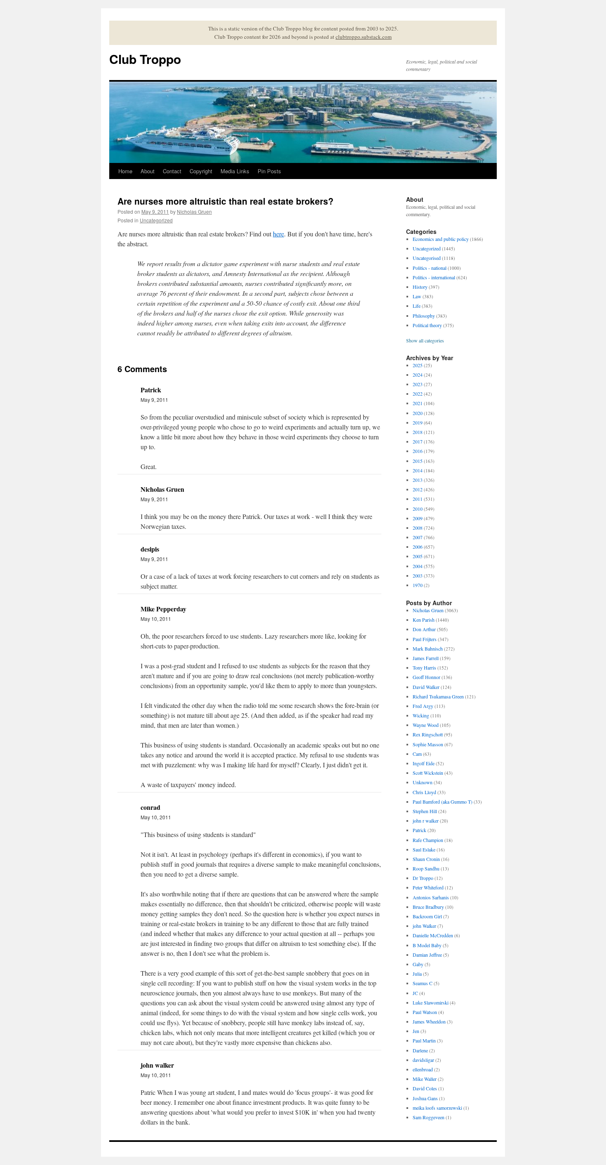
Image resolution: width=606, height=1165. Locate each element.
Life (416, 305)
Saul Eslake (424, 849)
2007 (418, 537)
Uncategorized (156, 220)
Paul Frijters (425, 639)
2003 (418, 575)
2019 (418, 422)
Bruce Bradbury (428, 906)
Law (417, 296)
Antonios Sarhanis (431, 897)
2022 (418, 393)
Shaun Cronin (426, 859)
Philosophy (424, 315)
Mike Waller (425, 1078)
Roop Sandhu (426, 868)
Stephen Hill (425, 811)
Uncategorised (427, 258)
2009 (418, 518)
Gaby (418, 964)
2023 (418, 384)
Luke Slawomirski (431, 1002)
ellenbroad (423, 1069)
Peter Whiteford (428, 887)
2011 (418, 498)
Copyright (201, 171)
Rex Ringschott (428, 734)
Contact (172, 171)
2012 (418, 489)
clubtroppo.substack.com (364, 36)
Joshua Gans (425, 1098)
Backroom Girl (427, 916)
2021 (418, 403)
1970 (418, 585)
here (278, 233)
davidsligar (423, 1060)
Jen (416, 1031)
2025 (418, 365)
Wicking (421, 715)
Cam (417, 753)
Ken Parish (424, 619)
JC (415, 993)
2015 (418, 461)
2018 (418, 432)
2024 (418, 374)
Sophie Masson (428, 744)
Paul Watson (425, 1012)
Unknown (422, 782)
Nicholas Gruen (194, 211)
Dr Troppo (423, 878)
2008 (418, 527)
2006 (418, 546)
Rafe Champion (428, 840)
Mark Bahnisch (428, 648)
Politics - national (429, 267)
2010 (418, 508)
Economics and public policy (441, 239)
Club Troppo (145, 59)
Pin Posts (269, 171)
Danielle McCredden (433, 935)
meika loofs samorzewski (437, 1107)
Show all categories (425, 340)
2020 (418, 413)
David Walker (426, 687)
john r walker (426, 820)
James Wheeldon (429, 1021)
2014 (418, 470)
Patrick (419, 830)
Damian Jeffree (427, 954)
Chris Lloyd (424, 792)
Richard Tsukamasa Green (438, 696)
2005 (418, 556)
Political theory (427, 325)
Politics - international (434, 277)
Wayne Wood (426, 725)
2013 (418, 479)
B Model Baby (427, 945)
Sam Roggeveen (428, 1117)
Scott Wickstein (428, 772)
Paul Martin (424, 1040)
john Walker (424, 925)
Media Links (235, 171)
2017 (418, 441)
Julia (417, 973)
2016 (418, 451)
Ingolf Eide (424, 763)
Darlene (420, 1050)
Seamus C (422, 983)
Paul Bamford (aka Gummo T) (442, 801)
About (148, 171)
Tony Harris (424, 667)
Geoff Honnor (426, 677)
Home (125, 171)
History (420, 286)
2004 (418, 566)
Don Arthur (424, 629)
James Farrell (426, 658)
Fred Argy (423, 706)
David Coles (425, 1088)
